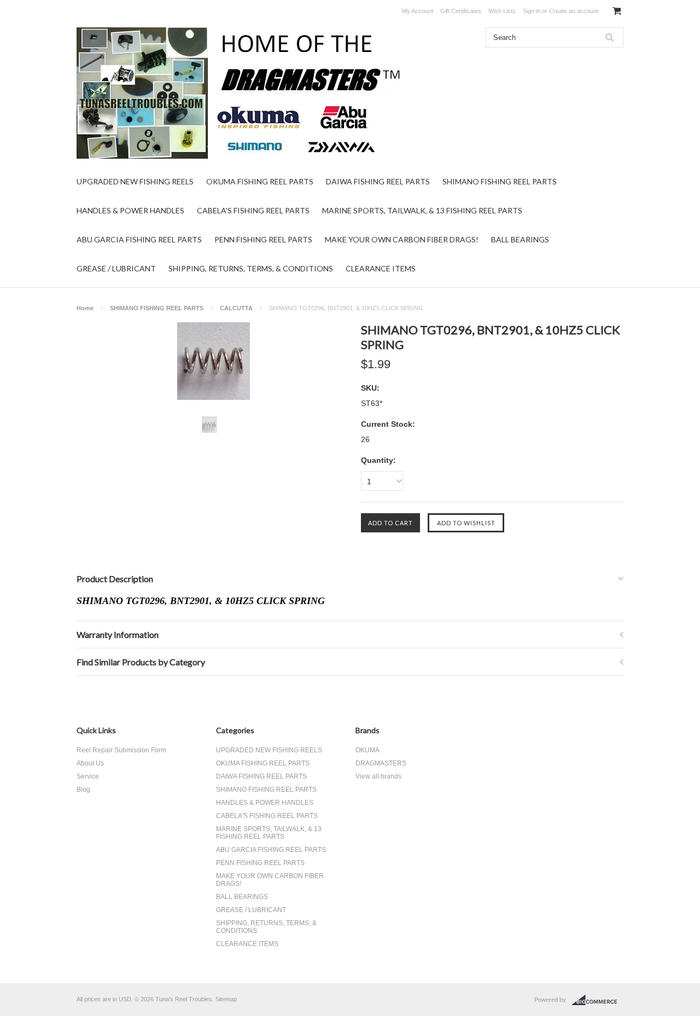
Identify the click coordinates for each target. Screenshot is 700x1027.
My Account (417, 11)
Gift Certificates (460, 11)
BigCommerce (597, 1000)
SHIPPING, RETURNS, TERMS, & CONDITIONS (250, 268)
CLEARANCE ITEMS (381, 268)
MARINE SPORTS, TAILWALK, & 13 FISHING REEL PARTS (422, 210)
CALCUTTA (236, 308)
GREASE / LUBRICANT (116, 268)
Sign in (531, 11)
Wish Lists (502, 11)
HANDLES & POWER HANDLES (130, 210)
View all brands (378, 776)
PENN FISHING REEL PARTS (263, 239)
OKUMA (367, 750)
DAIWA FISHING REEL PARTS (378, 181)
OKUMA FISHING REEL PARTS (259, 181)
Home (85, 308)
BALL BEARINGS (520, 239)
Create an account (573, 11)
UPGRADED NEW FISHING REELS (135, 181)
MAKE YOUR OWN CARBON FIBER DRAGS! (402, 239)
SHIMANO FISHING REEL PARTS (499, 181)
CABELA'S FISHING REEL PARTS (253, 210)
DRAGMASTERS (380, 763)
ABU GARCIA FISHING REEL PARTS (139, 239)
